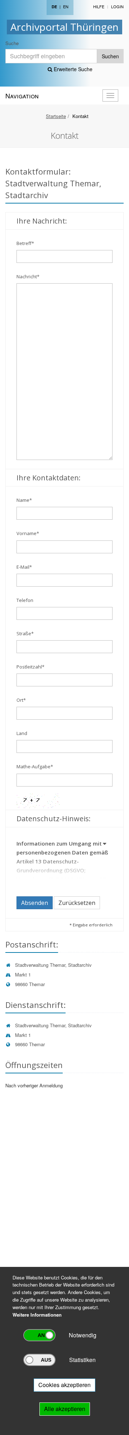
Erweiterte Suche (72, 69)
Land (21, 733)
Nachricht (27, 276)
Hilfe (98, 6)
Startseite (56, 116)
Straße (25, 633)
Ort (21, 700)
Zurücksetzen (76, 903)
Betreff (25, 243)
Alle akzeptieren (64, 1409)
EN (65, 6)
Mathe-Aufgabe (34, 766)
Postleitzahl (30, 666)
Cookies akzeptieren (64, 1385)
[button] (105, 845)
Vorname (27, 533)
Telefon (24, 600)
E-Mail (24, 567)
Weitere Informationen (37, 1314)
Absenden (34, 903)
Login (117, 6)
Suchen (110, 56)
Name (24, 500)
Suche (12, 43)
